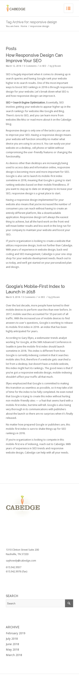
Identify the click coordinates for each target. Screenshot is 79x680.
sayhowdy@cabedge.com (21, 560)
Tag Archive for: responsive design (31, 22)
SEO (44, 66)
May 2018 (12, 649)
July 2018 (12, 638)
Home (24, 26)
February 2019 (15, 633)
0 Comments (30, 66)
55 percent (55, 314)
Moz (23, 119)
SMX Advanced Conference (53, 342)
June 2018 (12, 644)
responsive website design (35, 372)
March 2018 (14, 655)
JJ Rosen (57, 66)
